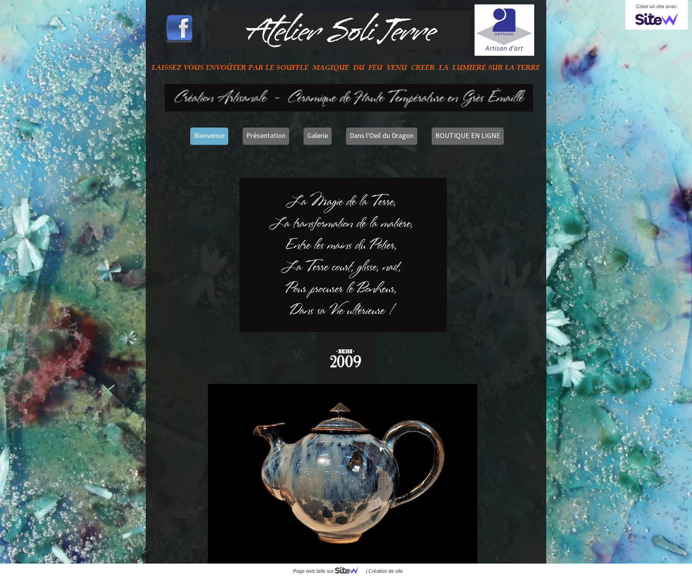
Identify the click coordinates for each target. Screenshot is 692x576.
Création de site (385, 571)
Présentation (266, 135)
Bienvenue (209, 135)
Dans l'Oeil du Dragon (382, 135)
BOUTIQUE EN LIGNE (467, 135)
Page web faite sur (314, 571)
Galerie (317, 135)
